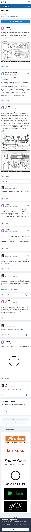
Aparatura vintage (14, 16)
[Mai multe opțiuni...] (28, 28)
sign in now (9, 404)
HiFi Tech (5, 2)
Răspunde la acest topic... (11, 411)
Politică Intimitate (15, 524)
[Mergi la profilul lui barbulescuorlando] (2, 73)
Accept (16, 529)
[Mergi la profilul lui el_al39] (2, 28)
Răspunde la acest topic (15, 21)
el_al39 (4, 14)
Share (16, 419)
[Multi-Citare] (2, 67)
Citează (7, 66)
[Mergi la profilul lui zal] (2, 187)
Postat (10, 29)
